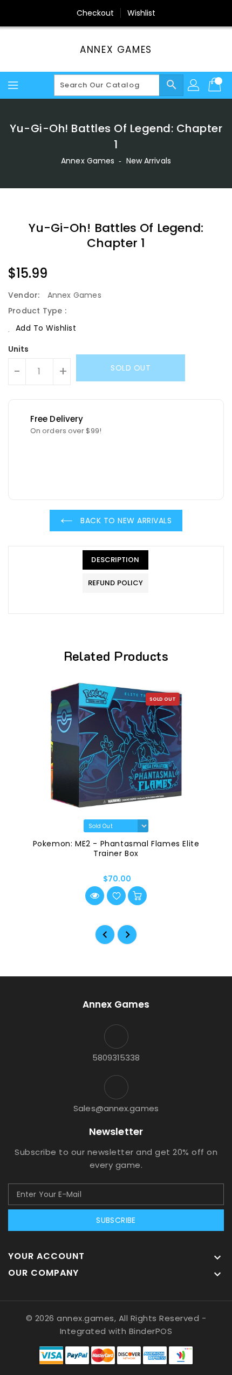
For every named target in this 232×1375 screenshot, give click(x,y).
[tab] (115, 560)
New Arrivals (148, 160)
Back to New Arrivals (125, 520)
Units (18, 349)
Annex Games (116, 49)
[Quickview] (94, 895)
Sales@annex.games (116, 1108)
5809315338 (116, 1057)
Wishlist (141, 13)
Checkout (95, 13)
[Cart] (216, 85)
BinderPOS (151, 1331)
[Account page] (194, 85)
